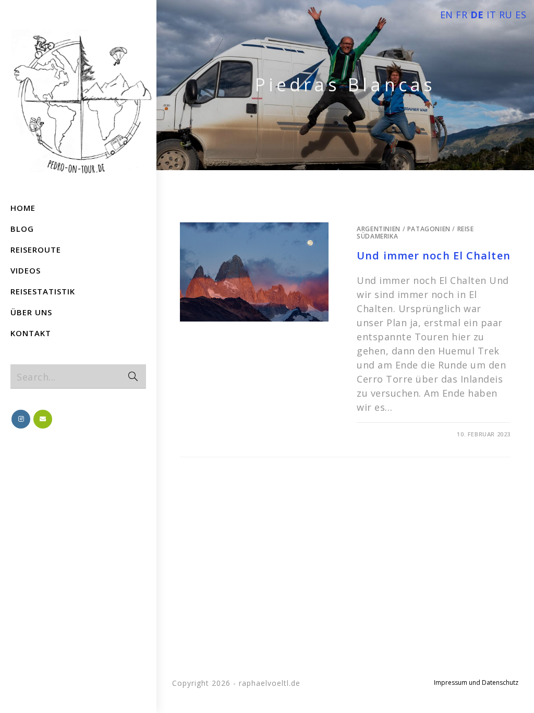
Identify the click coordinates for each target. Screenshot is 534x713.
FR (461, 14)
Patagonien (429, 228)
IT (491, 14)
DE (477, 14)
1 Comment (385, 434)
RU (506, 14)
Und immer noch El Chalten (434, 255)
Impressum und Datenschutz (476, 682)
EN (446, 14)
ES (520, 14)
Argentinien (378, 228)
